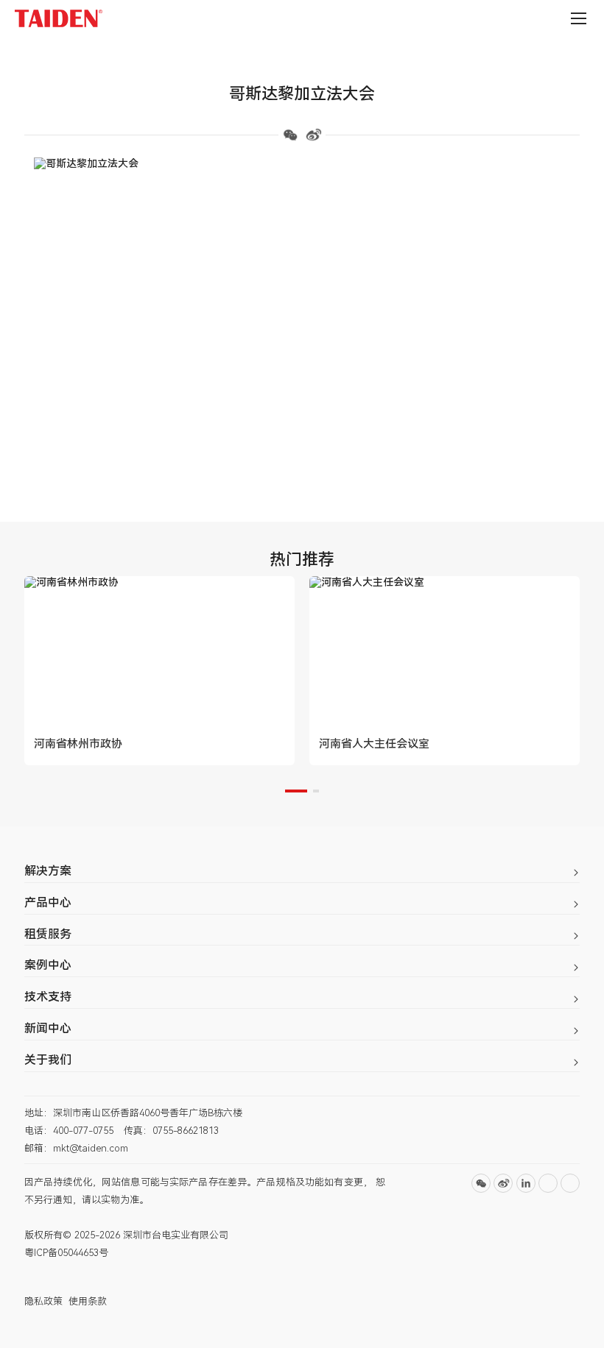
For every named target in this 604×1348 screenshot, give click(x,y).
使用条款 (88, 1301)
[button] (296, 791)
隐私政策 (43, 1301)
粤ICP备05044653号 (66, 1252)
